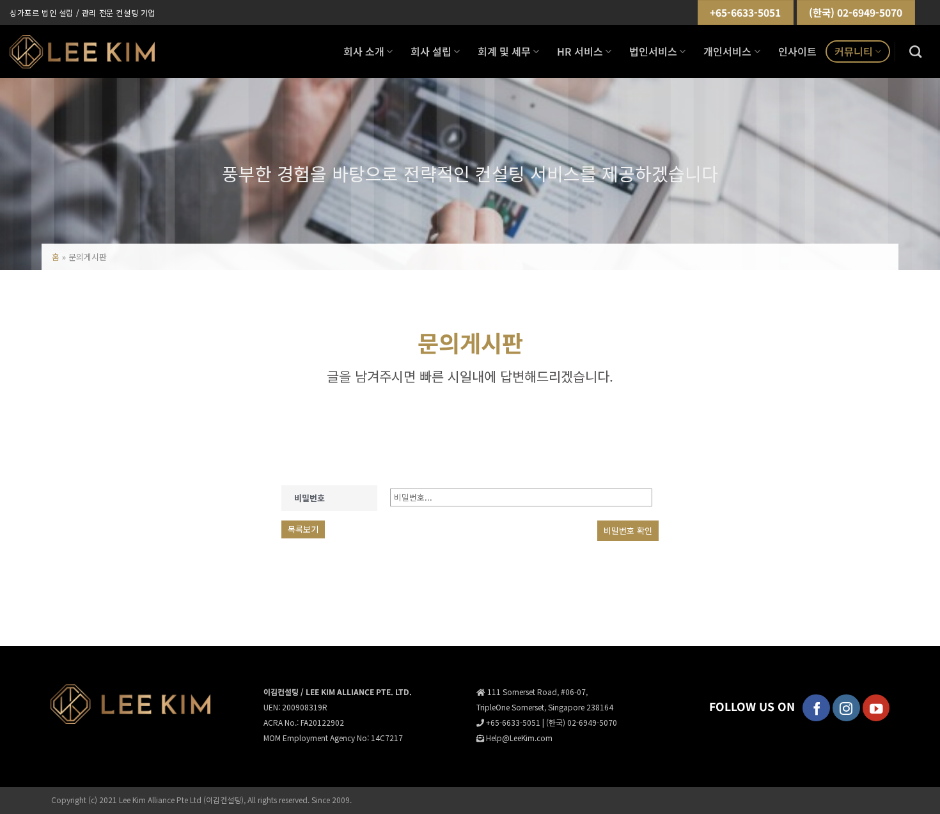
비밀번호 (309, 498)
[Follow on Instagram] (846, 708)
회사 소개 (363, 51)
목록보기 (303, 529)
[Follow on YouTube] (876, 708)
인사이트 (797, 51)
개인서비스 (727, 51)
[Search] (915, 51)
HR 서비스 (580, 51)
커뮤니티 (853, 51)
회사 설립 (431, 51)
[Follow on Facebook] (816, 708)
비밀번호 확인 (628, 530)
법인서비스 (653, 51)
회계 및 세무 (504, 51)
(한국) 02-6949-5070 (855, 12)
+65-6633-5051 (745, 12)
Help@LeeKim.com (519, 737)
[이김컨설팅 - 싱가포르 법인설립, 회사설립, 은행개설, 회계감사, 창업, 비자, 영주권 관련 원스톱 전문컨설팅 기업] (82, 51)
